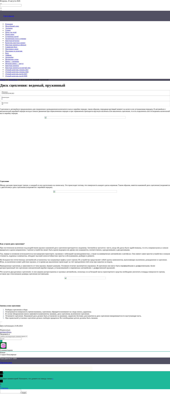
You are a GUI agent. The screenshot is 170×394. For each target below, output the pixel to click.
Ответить (4, 388)
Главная (2, 80)
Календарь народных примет (15, 43)
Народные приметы (12, 65)
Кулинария (9, 24)
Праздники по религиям (13, 51)
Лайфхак (8, 55)
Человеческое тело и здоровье (15, 38)
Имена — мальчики (12, 61)
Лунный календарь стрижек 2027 (16, 70)
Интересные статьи (12, 59)
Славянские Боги (11, 47)
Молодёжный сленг (12, 26)
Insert (24, 393)
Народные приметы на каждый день (17, 68)
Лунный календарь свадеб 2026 (16, 76)
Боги (7, 53)
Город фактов (8, 16)
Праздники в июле (11, 49)
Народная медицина (12, 41)
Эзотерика (8, 28)
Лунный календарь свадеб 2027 (16, 74)
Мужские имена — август (14, 63)
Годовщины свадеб (12, 36)
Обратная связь (6, 362)
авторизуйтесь (5, 332)
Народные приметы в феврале (15, 45)
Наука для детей (10, 32)
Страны (8, 30)
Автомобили (13, 80)
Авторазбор (9, 57)
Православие (9, 34)
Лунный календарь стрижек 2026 (16, 72)
